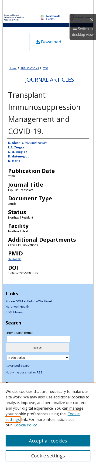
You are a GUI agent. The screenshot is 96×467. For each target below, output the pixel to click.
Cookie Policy (25, 425)
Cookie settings (48, 456)
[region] (48, 425)
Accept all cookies (48, 441)
